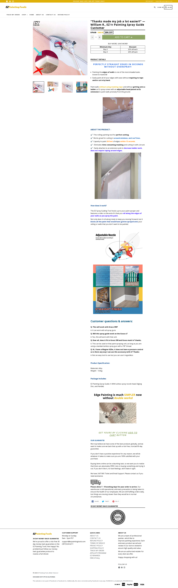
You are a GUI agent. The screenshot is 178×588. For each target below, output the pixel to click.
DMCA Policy (95, 558)
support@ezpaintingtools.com (164, 1)
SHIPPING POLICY (97, 548)
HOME (32, 14)
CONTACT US (51, 14)
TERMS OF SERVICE (97, 543)
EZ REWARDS (95, 555)
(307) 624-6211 (149, 1)
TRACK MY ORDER (13, 14)
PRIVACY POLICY (96, 546)
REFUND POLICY (64, 14)
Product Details (98, 59)
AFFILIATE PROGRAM (98, 553)
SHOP (24, 14)
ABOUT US (40, 14)
